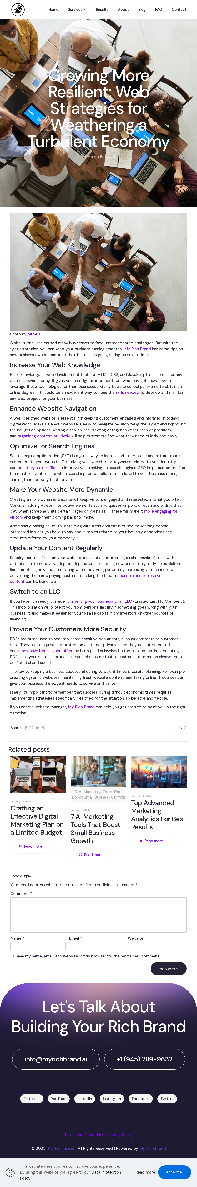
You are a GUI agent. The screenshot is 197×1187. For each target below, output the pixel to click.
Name (17, 938)
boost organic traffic (36, 467)
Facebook (141, 1098)
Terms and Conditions (84, 1134)
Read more (145, 1172)
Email (75, 938)
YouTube (59, 1098)
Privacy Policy (120, 1134)
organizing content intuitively (44, 436)
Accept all (174, 1172)
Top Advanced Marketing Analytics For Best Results (158, 814)
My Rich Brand (137, 349)
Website (135, 938)
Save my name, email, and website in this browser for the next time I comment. (87, 956)
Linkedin (84, 1098)
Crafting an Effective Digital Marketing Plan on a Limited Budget (37, 820)
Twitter (167, 1098)
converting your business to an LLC (100, 601)
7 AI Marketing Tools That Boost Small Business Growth (95, 828)
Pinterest (31, 1098)
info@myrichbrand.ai (56, 1059)
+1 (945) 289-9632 (145, 1059)
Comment (21, 893)
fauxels (34, 334)
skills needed (127, 392)
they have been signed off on (46, 650)
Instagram (112, 1098)
